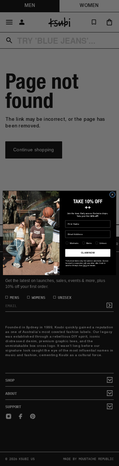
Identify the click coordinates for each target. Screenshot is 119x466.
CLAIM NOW (88, 253)
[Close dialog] (112, 194)
